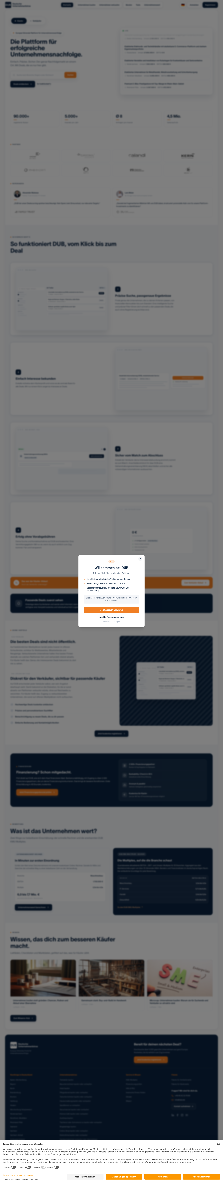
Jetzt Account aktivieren (111, 610)
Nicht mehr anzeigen (111, 622)
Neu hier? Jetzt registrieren (111, 617)
